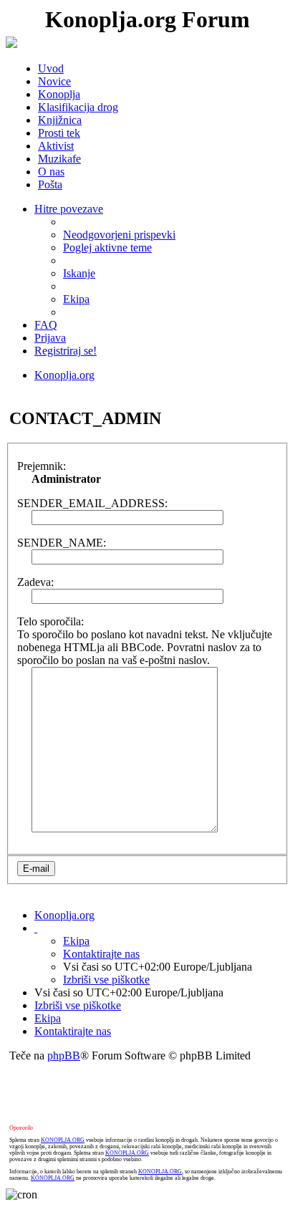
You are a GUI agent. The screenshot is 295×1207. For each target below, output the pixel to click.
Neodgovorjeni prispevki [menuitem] (119, 235)
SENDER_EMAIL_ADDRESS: (92, 503)
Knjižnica (60, 120)
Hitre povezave (68, 209)
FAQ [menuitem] (45, 325)
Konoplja (59, 94)
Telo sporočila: (50, 621)
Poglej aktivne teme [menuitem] (107, 247)
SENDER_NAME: (61, 543)
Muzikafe (59, 159)
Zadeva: (35, 582)
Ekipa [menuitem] (76, 299)
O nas (51, 171)
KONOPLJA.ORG (62, 1140)
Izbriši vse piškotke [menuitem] (106, 979)
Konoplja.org (64, 375)
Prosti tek (59, 133)
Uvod (51, 68)
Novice (54, 81)
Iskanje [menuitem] (79, 273)
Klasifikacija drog (78, 107)
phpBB (63, 1055)
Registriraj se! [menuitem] (65, 351)
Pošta (50, 184)
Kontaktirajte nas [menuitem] (101, 954)
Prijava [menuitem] (50, 338)
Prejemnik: (41, 466)
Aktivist (56, 146)
